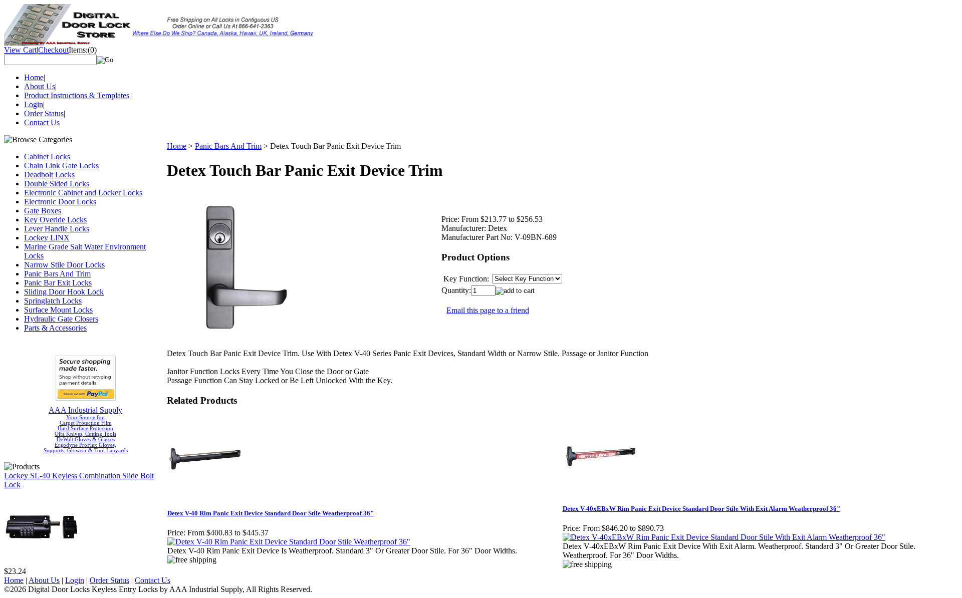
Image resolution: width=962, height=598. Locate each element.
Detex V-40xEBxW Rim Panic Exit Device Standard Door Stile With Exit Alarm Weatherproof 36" (701, 508)
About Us (39, 86)
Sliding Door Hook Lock (64, 291)
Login (33, 104)
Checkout (53, 50)
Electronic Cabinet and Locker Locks (83, 192)
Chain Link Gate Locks (61, 165)
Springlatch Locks (53, 300)
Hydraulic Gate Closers (61, 319)
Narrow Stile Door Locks (64, 264)
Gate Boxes (42, 210)
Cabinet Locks (47, 156)
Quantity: (456, 290)
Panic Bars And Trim (57, 273)
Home (34, 77)
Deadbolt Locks (49, 174)
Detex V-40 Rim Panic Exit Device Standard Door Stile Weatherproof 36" (270, 513)
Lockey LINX (47, 237)
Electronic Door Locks (60, 201)
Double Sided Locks (56, 183)
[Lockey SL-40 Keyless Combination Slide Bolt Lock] (41, 564)
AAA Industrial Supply (85, 410)
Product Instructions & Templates (76, 95)
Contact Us (42, 122)
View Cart (20, 50)
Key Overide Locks (55, 219)
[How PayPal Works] (86, 398)
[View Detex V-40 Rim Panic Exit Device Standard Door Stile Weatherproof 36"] (288, 541)
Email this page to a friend (487, 310)
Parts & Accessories (55, 328)
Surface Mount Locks (58, 310)
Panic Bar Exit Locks (58, 282)
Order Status (44, 113)
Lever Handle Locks (56, 228)
